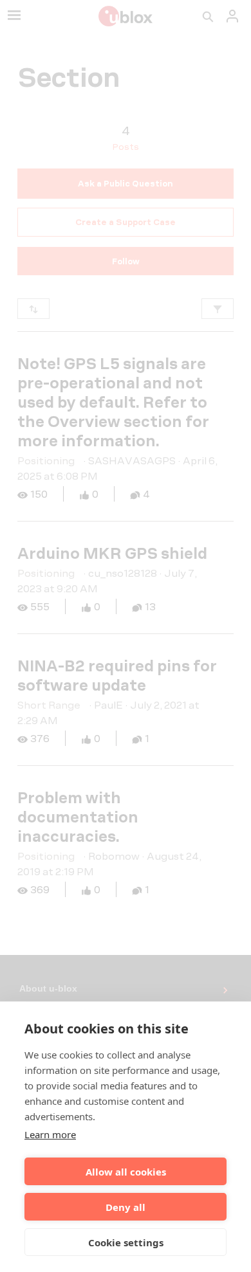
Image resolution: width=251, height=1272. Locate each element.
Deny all (125, 1207)
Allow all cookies (126, 1171)
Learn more (50, 1134)
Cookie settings (125, 1242)
